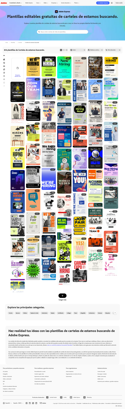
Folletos (4, 69)
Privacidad (79, 403)
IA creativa (5, 371)
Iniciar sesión (119, 3)
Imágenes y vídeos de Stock (9, 388)
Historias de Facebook (4, 79)
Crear (37, 3)
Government (69, 376)
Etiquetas (107, 313)
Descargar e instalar (102, 374)
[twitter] (33, 403)
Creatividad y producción (40, 379)
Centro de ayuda (101, 371)
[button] (111, 2)
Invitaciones (4, 92)
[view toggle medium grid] (64, 50)
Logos (4, 96)
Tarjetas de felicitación (4, 86)
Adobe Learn (100, 379)
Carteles (20, 42)
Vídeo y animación (7, 379)
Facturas (100, 313)
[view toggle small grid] (61, 50)
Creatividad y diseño (14, 3)
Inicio (6, 42)
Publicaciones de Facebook (4, 76)
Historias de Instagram (4, 89)
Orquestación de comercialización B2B (43, 381)
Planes (76, 3)
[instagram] (30, 403)
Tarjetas (4, 73)
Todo (4, 63)
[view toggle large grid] (67, 50)
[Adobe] (4, 3)
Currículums (4, 106)
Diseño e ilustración (7, 376)
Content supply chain (39, 374)
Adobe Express (29, 3)
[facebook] (27, 403)
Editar (45, 3)
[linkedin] (36, 403)
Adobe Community (102, 376)
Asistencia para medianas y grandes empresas (108, 381)
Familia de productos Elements (10, 386)
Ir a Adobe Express (103, 3)
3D (3, 384)
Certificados (60, 313)
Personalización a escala (39, 371)
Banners (4, 66)
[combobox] (62, 32)
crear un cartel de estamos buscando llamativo (59, 345)
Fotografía (5, 374)
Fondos (10, 313)
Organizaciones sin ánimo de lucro (73, 374)
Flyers (4, 83)
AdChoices (119, 406)
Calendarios (44, 313)
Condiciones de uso (86, 403)
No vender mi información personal (113, 403)
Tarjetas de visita (34, 313)
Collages (69, 313)
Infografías (83, 313)
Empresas (53, 3)
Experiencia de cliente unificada (41, 376)
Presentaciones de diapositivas (4, 102)
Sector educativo (65, 3)
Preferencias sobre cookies (98, 403)
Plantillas (13, 42)
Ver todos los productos (8, 391)
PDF (4, 381)
